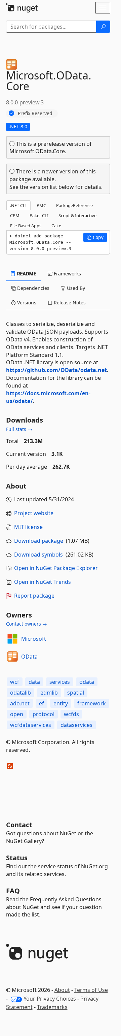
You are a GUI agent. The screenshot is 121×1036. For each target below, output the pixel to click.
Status (17, 857)
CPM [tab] (14, 215)
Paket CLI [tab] (39, 215)
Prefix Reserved (35, 113)
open (16, 714)
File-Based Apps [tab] (25, 226)
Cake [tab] (56, 226)
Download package (38, 540)
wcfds (71, 714)
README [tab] (26, 273)
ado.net (20, 703)
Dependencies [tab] (32, 288)
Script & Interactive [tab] (77, 215)
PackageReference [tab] (74, 205)
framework (91, 703)
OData (29, 656)
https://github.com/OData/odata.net (56, 370)
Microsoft (33, 638)
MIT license (28, 527)
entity (60, 703)
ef (41, 703)
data (34, 682)
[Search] (103, 27)
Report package (34, 595)
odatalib (20, 692)
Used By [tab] (75, 288)
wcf (14, 682)
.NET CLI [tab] (18, 205)
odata (86, 682)
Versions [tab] (26, 302)
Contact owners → (26, 624)
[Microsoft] (12, 639)
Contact (19, 824)
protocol (43, 714)
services (59, 682)
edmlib (49, 692)
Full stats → (19, 429)
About (62, 990)
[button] (95, 237)
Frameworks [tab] (66, 273)
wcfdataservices (30, 725)
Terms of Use (91, 990)
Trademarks (52, 1007)
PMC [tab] (41, 205)
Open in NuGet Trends (42, 582)
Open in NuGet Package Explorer (56, 568)
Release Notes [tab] (69, 302)
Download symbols (38, 554)
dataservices (76, 725)
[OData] (12, 656)
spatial (75, 692)
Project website (33, 513)
